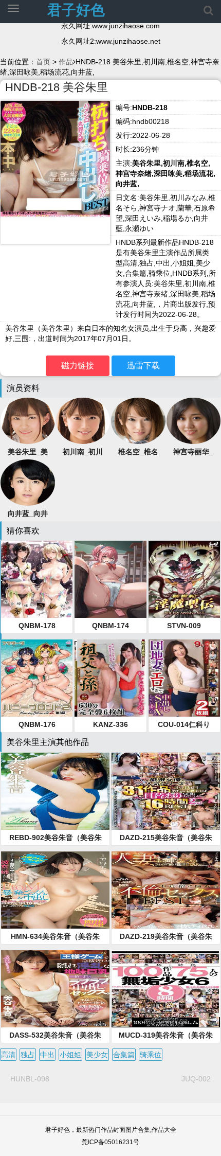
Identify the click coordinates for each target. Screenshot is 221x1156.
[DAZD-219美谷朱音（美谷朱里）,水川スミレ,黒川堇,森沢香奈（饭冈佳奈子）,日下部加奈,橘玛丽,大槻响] (166, 890)
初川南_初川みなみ (83, 452)
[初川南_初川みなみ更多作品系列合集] (83, 420)
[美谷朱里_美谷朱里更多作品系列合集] (28, 420)
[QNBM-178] (36, 579)
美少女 (97, 1055)
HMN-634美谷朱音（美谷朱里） (55, 936)
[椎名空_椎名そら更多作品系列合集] (138, 420)
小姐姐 (70, 1055)
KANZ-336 (110, 724)
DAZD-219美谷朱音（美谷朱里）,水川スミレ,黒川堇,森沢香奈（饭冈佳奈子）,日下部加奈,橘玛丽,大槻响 (166, 936)
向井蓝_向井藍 (28, 514)
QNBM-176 (37, 724)
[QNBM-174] (110, 579)
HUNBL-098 (29, 1079)
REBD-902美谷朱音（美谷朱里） (55, 838)
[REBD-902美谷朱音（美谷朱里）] (55, 791)
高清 (8, 1055)
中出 (47, 1055)
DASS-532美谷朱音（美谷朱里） (55, 1035)
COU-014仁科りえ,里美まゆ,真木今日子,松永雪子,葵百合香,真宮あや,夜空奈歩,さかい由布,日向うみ (184, 725)
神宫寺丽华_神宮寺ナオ (193, 452)
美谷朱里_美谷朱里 (28, 452)
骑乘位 (150, 1055)
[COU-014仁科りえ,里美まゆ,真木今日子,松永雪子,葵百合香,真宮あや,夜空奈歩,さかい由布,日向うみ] (184, 678)
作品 (66, 62)
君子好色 (76, 10)
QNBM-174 (110, 625)
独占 (28, 1055)
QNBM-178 (37, 625)
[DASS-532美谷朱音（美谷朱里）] (55, 988)
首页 (43, 62)
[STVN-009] (184, 579)
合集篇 (124, 1055)
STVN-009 (184, 625)
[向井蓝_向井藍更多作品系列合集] (28, 482)
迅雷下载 (143, 365)
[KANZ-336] (110, 678)
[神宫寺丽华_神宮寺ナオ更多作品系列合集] (194, 420)
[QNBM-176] (36, 678)
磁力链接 (77, 365)
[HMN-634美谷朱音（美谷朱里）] (55, 890)
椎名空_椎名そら (138, 452)
